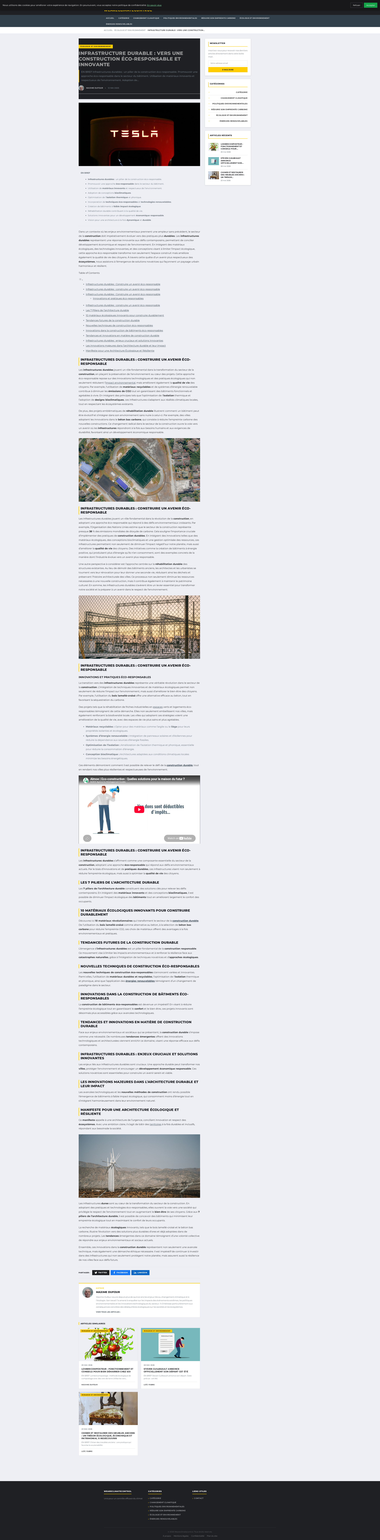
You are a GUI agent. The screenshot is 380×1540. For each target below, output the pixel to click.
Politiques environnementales (180, 18)
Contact (198, 1498)
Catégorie (123, 18)
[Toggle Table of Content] (81, 280)
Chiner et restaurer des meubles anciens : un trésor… (232, 174)
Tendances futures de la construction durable (113, 320)
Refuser (356, 5)
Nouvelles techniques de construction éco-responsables (119, 325)
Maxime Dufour (108, 1292)
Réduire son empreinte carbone (218, 18)
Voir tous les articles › (108, 1312)
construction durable (180, 765)
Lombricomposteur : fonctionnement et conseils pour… (232, 146)
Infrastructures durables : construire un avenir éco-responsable (123, 289)
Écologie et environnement (255, 18)
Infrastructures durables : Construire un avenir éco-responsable (123, 284)
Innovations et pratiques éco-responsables (118, 298)
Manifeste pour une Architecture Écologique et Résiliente (120, 350)
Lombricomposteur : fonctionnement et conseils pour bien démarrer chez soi (107, 1370)
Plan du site (212, 1536)
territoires (155, 1124)
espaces (158, 707)
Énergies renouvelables (119, 24)
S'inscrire (228, 70)
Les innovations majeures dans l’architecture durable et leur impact (126, 345)
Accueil (110, 18)
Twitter (102, 1272)
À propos (167, 1536)
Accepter (370, 5)
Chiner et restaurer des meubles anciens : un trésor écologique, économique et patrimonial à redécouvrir (108, 1436)
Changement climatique (146, 18)
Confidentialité (197, 1536)
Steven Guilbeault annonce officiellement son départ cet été (166, 1370)
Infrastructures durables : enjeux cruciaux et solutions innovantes (124, 340)
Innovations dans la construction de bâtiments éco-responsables (124, 330)
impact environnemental (120, 382)
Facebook (122, 1272)
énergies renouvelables (140, 981)
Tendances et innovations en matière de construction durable (122, 335)
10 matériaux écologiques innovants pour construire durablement (125, 315)
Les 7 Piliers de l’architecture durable (107, 310)
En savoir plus (154, 5)
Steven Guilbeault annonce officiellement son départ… (231, 162)
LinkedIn (142, 1272)
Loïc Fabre (149, 1385)
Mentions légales (181, 1536)
